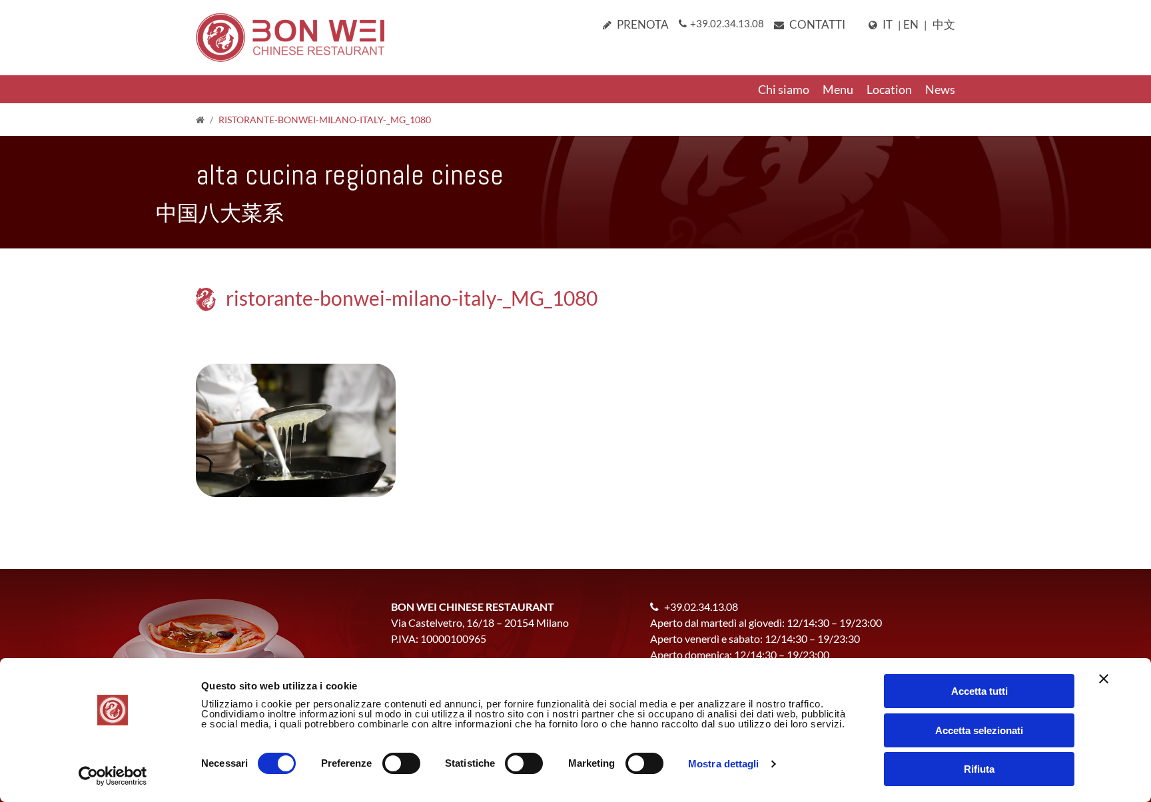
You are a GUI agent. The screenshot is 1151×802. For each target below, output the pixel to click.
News (940, 89)
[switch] (401, 763)
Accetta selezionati (979, 730)
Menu (838, 89)
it (888, 24)
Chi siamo (783, 89)
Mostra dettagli (723, 763)
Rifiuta (979, 769)
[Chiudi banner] (1103, 678)
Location (889, 89)
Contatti (817, 24)
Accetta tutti (979, 691)
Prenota (643, 24)
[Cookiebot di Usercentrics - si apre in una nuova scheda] (113, 776)
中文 (944, 24)
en (911, 24)
